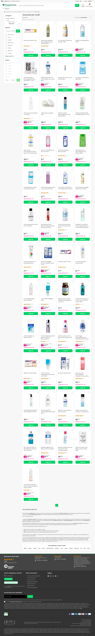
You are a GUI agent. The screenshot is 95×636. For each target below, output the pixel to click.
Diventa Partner (31, 583)
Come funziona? (31, 578)
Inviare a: (77, 1)
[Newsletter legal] (5, 601)
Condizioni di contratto (85, 622)
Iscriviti (30, 596)
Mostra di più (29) (9, 56)
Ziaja (39, 548)
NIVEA (88, 548)
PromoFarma (9, 11)
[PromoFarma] (9, 5)
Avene (43, 548)
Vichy (62, 548)
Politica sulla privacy (86, 619)
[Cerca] (77, 5)
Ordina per (77, 17)
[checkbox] (12, 35)
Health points (30, 585)
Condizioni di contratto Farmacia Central (81, 623)
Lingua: (88, 1)
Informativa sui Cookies (85, 624)
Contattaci (8, 579)
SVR (81, 548)
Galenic (71, 548)
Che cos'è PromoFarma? (33, 576)
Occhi (24, 11)
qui (8, 586)
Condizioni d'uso (87, 621)
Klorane (29, 548)
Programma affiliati (32, 582)
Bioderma (76, 548)
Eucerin (66, 548)
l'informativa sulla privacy (15, 601)
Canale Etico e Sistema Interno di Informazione (80, 625)
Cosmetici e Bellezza (17, 11)
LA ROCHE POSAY (50, 548)
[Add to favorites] (37, 22)
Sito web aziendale (32, 587)
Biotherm (57, 548)
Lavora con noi (31, 580)
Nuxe (85, 548)
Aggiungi (30, 55)
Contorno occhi (30, 11)
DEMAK (25, 548)
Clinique (35, 548)
